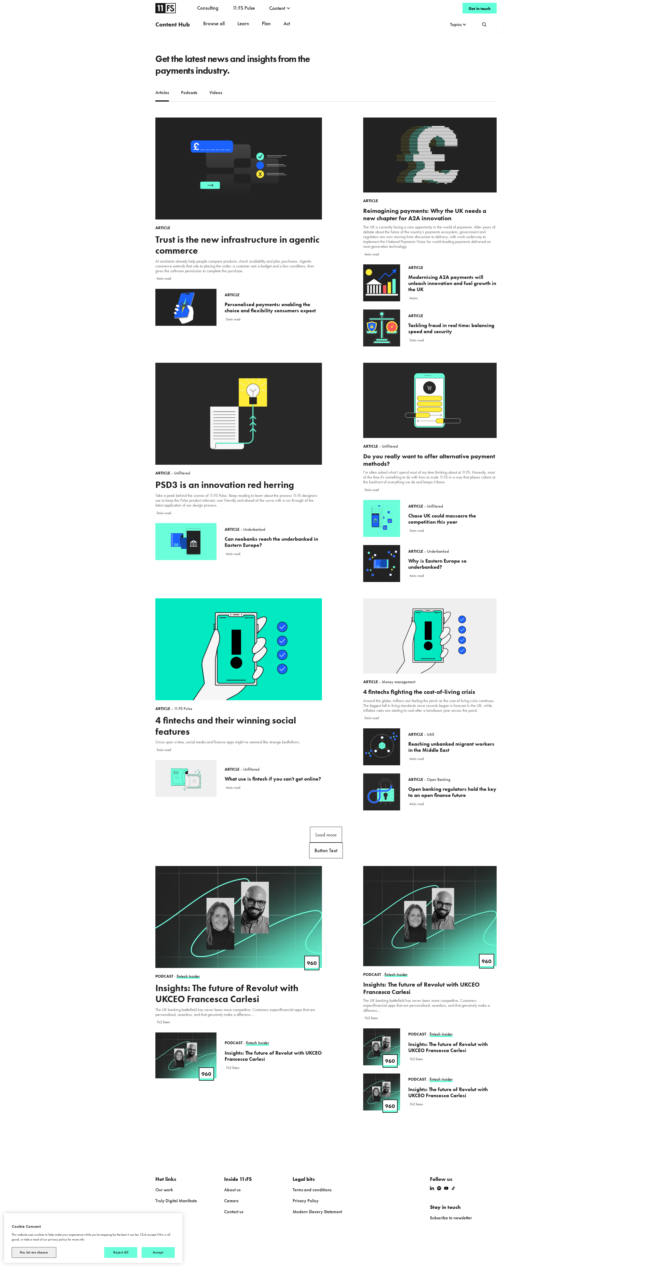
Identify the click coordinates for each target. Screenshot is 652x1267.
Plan (266, 23)
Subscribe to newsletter (451, 1218)
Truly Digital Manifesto (176, 1201)
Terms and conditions (312, 1190)
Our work (164, 1190)
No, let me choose (34, 1252)
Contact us (233, 1211)
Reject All (120, 1252)
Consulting (208, 8)
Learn (243, 23)
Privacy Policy (306, 1201)
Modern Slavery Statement (317, 1211)
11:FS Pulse (244, 8)
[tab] (162, 93)
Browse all (214, 23)
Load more (326, 834)
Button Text (326, 850)
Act (286, 23)
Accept (158, 1252)
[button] (279, 8)
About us (232, 1190)
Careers (231, 1201)
